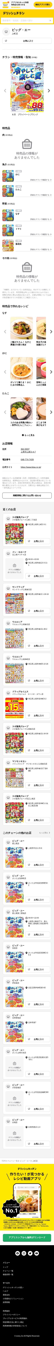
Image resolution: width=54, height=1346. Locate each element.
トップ (5, 1267)
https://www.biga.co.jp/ (31, 467)
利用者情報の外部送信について (15, 1326)
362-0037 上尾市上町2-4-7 (28, 450)
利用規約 (6, 1311)
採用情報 (6, 1302)
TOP (3, 1161)
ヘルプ (5, 1291)
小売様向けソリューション (13, 1299)
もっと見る (43, 833)
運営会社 (6, 1295)
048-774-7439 (27, 459)
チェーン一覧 (12, 1161)
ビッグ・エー (25, 1161)
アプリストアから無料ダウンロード (27, 1237)
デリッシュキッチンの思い (13, 1287)
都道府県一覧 (8, 1275)
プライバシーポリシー (11, 1315)
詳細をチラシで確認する (39, 180)
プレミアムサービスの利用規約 (15, 1318)
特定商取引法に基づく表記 (13, 1322)
